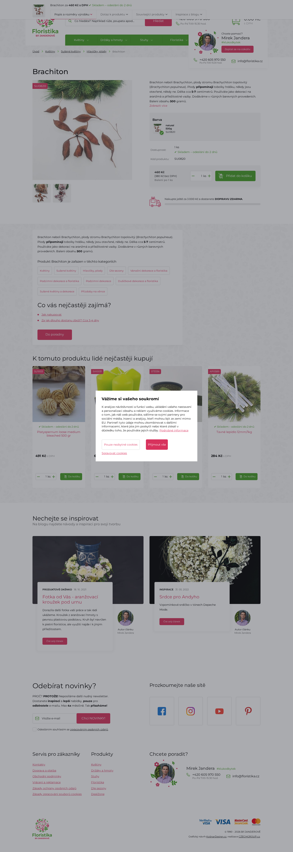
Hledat (158, 21)
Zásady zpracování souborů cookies (57, 794)
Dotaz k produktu (112, 14)
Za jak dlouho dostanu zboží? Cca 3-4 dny (70, 320)
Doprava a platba (44, 770)
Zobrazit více (158, 105)
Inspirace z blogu (187, 14)
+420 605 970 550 (193, 20)
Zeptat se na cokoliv (237, 49)
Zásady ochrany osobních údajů (54, 788)
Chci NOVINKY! (93, 718)
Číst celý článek (54, 641)
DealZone (97, 794)
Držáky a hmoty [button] (112, 40)
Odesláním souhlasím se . (73, 729)
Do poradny (54, 334)
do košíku (239, 176)
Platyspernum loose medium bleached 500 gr (58, 433)
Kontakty (38, 764)
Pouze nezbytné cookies (121, 444)
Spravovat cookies (114, 453)
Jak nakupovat (51, 314)
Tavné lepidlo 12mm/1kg (234, 432)
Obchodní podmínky (46, 776)
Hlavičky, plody (96, 51)
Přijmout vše (157, 444)
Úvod (35, 51)
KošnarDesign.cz (216, 836)
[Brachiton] (41, 193)
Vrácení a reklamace (46, 782)
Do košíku (74, 476)
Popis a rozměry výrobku (71, 14)
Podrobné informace (173, 430)
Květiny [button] (79, 40)
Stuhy (95, 776)
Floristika (97, 782)
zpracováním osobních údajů (89, 729)
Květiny (50, 51)
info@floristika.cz (250, 61)
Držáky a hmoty (102, 770)
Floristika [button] (177, 40)
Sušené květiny (71, 51)
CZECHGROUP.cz (249, 836)
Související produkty (150, 14)
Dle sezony (98, 788)
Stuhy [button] (144, 40)
